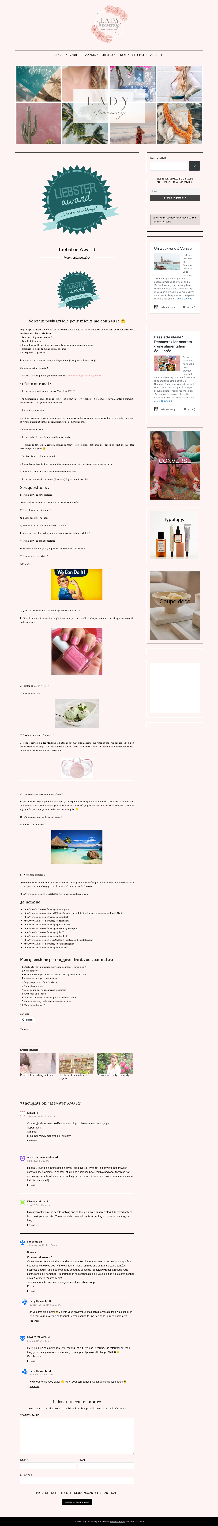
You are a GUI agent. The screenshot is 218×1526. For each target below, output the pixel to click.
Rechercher (158, 157)
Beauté (59, 54)
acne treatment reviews (41, 1157)
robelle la (32, 1241)
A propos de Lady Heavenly (113, 1075)
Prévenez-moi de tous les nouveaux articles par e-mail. (77, 1493)
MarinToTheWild (37, 1337)
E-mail (83, 1460)
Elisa (30, 1112)
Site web (26, 1474)
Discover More (36, 1201)
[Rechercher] (194, 166)
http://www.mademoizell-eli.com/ (52, 1136)
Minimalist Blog (117, 1521)
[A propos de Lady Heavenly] (115, 1063)
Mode (122, 54)
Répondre (32, 1140)
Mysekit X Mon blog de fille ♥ (36, 1075)
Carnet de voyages (83, 54)
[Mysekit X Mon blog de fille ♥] (37, 1063)
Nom (24, 1460)
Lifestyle (138, 54)
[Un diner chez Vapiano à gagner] (76, 1063)
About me (156, 54)
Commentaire (30, 1415)
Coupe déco (174, 601)
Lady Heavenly (38, 1301)
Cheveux (107, 54)
